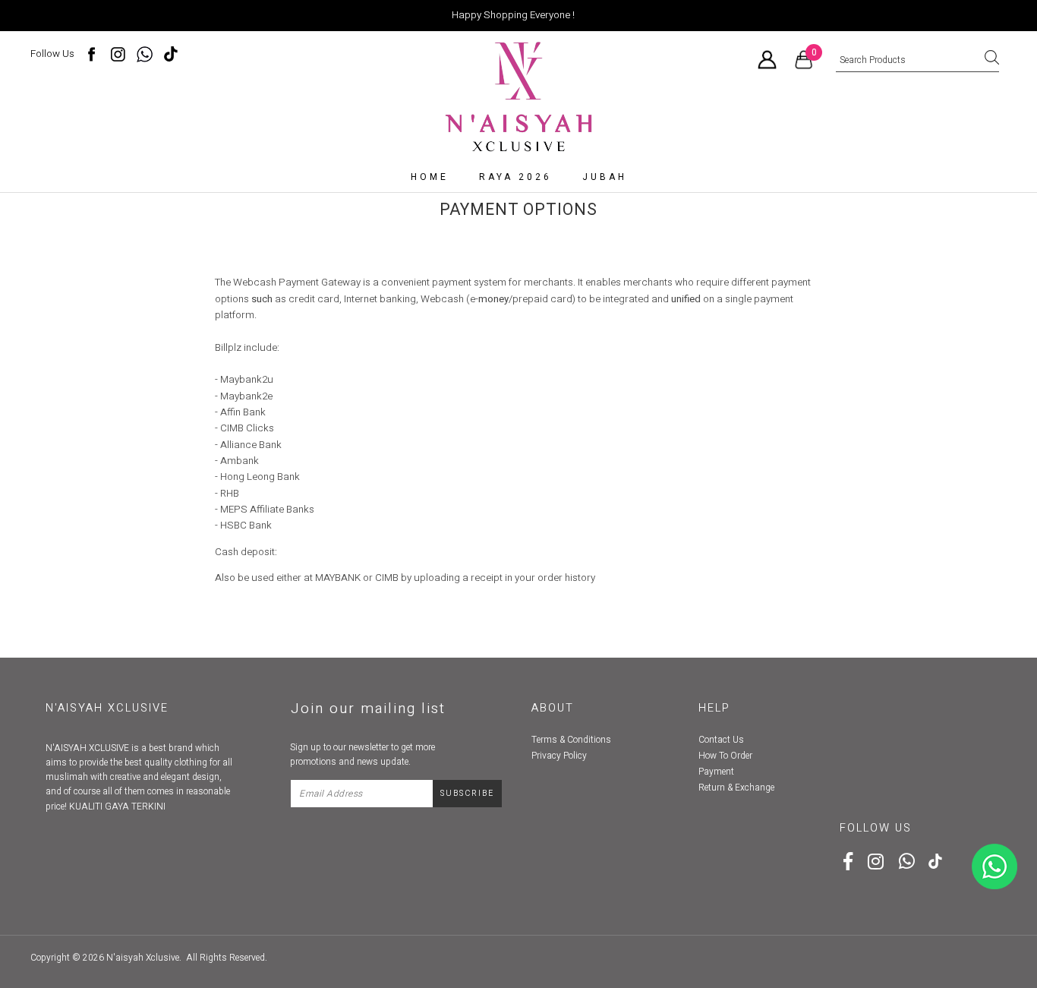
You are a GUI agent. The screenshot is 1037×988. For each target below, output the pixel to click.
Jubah (604, 177)
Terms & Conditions (571, 740)
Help (714, 708)
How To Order (725, 755)
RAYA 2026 (515, 177)
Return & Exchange (736, 787)
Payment (716, 771)
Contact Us (721, 740)
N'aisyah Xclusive (142, 957)
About (552, 708)
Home (430, 177)
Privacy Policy (559, 755)
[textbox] (917, 60)
